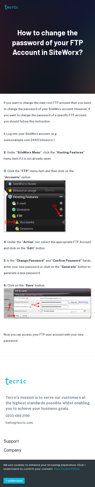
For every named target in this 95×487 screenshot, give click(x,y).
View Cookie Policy (66, 468)
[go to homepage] (11, 13)
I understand (14, 480)
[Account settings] (88, 7)
